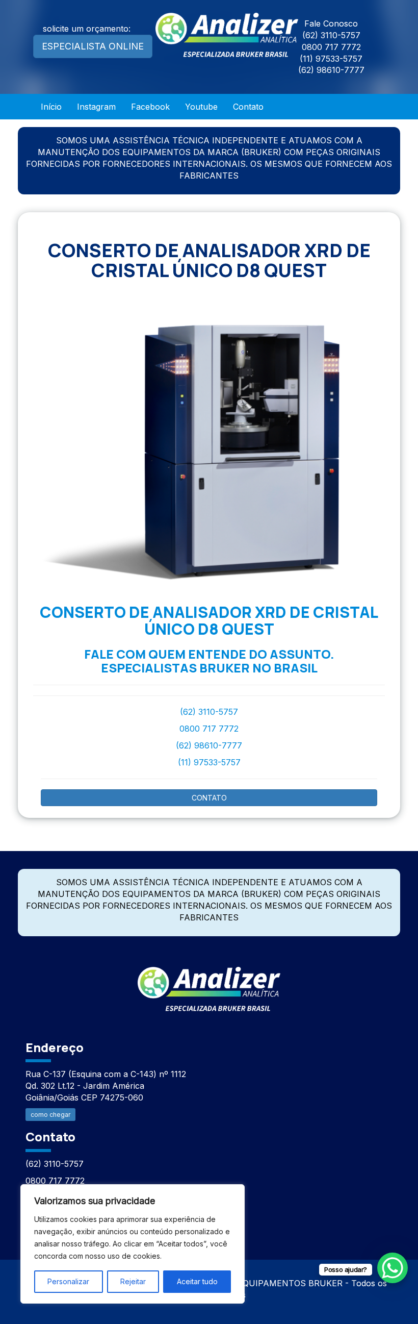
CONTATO (209, 797)
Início (51, 107)
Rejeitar (133, 1281)
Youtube (201, 107)
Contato (248, 107)
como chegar (50, 1114)
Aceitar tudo (197, 1281)
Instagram (96, 107)
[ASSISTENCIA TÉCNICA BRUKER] (209, 983)
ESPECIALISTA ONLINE (93, 46)
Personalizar (68, 1281)
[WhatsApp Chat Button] (392, 1268)
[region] (132, 1244)
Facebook (150, 107)
